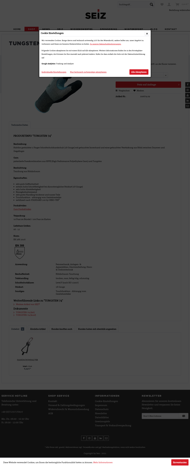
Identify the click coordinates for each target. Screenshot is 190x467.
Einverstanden (180, 462)
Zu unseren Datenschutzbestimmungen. (105, 44)
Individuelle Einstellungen (54, 72)
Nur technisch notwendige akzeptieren (88, 72)
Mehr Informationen (103, 462)
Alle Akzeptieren (139, 72)
